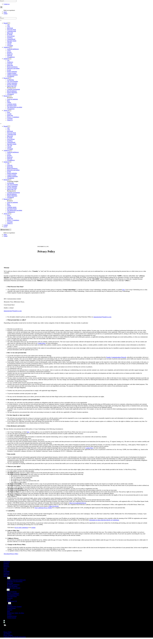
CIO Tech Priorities (12, 81)
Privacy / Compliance (13, 117)
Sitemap (6, 576)
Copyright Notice (12, 596)
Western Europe (11, 617)
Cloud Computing (12, 83)
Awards (9, 114)
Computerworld (11, 31)
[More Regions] (9, 603)
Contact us (6, 4)
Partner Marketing (12, 92)
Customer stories (11, 104)
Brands (6, 23)
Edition (5, 229)
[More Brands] (9, 23)
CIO (8, 25)
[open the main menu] (0, 123)
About (5, 569)
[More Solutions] (10, 59)
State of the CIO (11, 86)
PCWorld (9, 34)
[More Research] (10, 78)
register (33, 527)
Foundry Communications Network (116, 357)
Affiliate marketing (12, 74)
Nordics (9, 614)
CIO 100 (9, 145)
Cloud (9, 50)
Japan (5, 12)
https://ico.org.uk (54, 506)
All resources (10, 108)
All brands (10, 45)
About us (6, 110)
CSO (8, 26)
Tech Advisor (11, 36)
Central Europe (11, 608)
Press (8, 112)
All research (10, 94)
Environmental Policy (13, 595)
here (123, 289)
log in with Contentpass (21, 527)
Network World (11, 29)
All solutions (10, 76)
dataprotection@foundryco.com (13, 311)
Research (6, 78)
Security (9, 52)
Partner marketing (12, 71)
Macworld (10, 33)
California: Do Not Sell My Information (15, 636)
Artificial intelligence (13, 49)
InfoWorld (10, 28)
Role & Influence (12, 91)
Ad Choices (7, 633)
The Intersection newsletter (14, 210)
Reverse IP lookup (12, 586)
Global (5, 13)
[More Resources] (10, 96)
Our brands (7, 561)
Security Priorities (12, 84)
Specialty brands (11, 41)
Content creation (11, 73)
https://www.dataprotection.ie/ (77, 503)
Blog (8, 101)
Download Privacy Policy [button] (11, 553)
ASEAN (9, 605)
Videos (9, 102)
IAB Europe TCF (12, 601)
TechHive (10, 37)
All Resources (11, 212)
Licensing (10, 118)
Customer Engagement (13, 89)
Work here (10, 115)
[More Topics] (8, 578)
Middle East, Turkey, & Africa (15, 613)
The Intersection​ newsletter (14, 107)
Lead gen (9, 63)
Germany (9, 610)
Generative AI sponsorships (14, 581)
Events (9, 70)
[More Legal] (8, 590)
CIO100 (9, 42)
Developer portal (11, 105)
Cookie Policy (42, 343)
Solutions (6, 58)
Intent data (10, 65)
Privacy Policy (8, 632)
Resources (6, 96)
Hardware (10, 54)
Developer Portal (12, 208)
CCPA (9, 599)
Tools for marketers (12, 99)
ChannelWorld (11, 39)
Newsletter (7, 571)
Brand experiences (12, 67)
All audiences (11, 57)
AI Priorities (10, 80)
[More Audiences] (10, 47)
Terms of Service (12, 591)
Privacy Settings (8, 635)
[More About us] (10, 110)
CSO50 (9, 44)
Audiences (6, 47)
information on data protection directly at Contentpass (104, 520)
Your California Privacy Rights (43, 507)
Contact (6, 225)
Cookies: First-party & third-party (16, 580)
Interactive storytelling (13, 68)
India (8, 611)
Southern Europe (12, 616)
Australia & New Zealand (14, 606)
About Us (10, 120)
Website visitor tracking (13, 588)
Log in (5, 226)
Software (9, 55)
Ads (8, 60)
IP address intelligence (13, 584)
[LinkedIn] (5, 626)
